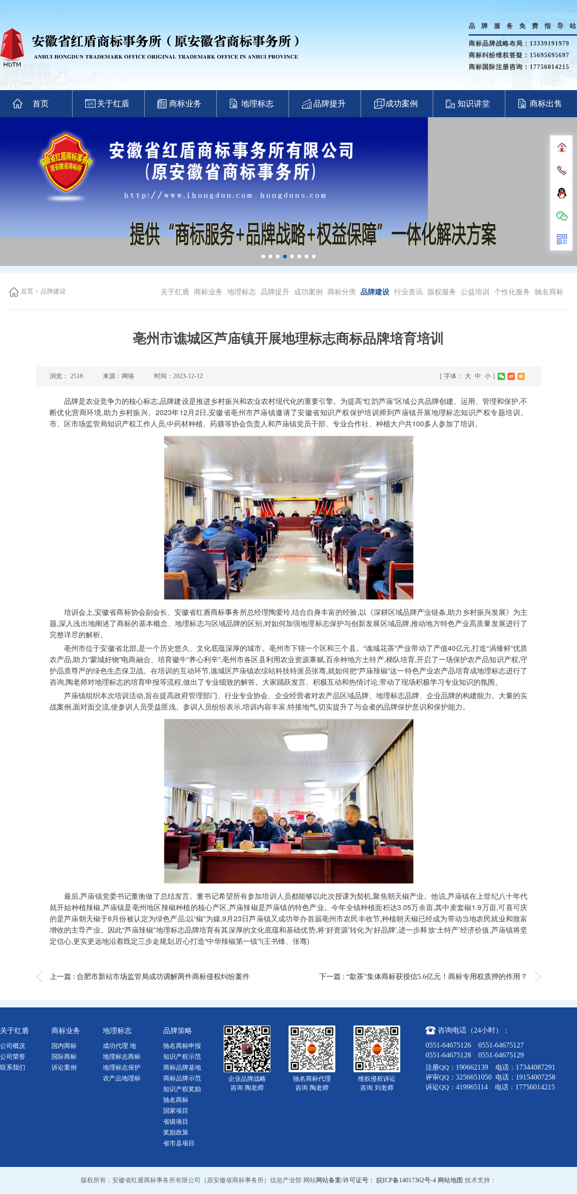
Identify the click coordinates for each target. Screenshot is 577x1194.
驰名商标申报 (182, 1046)
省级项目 (175, 1121)
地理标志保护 (122, 1067)
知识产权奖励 (182, 1089)
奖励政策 (175, 1132)
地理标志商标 (122, 1056)
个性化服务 (512, 292)
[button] (263, 256)
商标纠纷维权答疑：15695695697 (519, 55)
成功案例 (401, 103)
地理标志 (257, 103)
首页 (40, 103)
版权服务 (441, 292)
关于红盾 (113, 103)
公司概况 (12, 1046)
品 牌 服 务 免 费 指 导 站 (523, 26)
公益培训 (475, 292)
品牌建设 (53, 291)
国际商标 (64, 1056)
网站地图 (450, 1180)
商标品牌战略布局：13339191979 (519, 43)
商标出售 (546, 103)
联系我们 (12, 1067)
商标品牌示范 (182, 1078)
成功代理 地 (119, 1046)
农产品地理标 (122, 1078)
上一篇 (150, 976)
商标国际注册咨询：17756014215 (519, 67)
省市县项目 (179, 1143)
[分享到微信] (501, 376)
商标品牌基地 (182, 1067)
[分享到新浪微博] (511, 376)
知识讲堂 (474, 103)
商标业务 (185, 103)
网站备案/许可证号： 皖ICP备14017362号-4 (376, 1180)
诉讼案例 (64, 1067)
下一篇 (423, 976)
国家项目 (175, 1110)
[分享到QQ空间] (521, 376)
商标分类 (341, 292)
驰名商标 (549, 292)
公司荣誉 (12, 1056)
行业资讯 (408, 292)
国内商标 (64, 1046)
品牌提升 (329, 103)
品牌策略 (177, 1030)
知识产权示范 (182, 1056)
